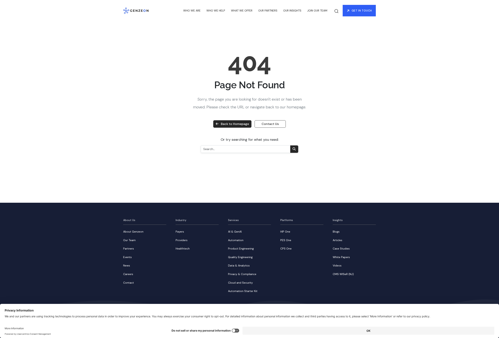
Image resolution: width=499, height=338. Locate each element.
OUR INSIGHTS (292, 10)
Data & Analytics (239, 265)
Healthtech (183, 248)
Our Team (129, 240)
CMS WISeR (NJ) (343, 274)
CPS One (286, 248)
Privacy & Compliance (242, 274)
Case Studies (341, 248)
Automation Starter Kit (242, 291)
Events (127, 257)
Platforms (286, 220)
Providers (182, 240)
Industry (181, 220)
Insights (338, 220)
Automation (235, 240)
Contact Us (270, 124)
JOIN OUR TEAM (317, 10)
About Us (129, 220)
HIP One (285, 231)
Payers (180, 231)
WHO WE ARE (192, 10)
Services (233, 220)
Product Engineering (241, 248)
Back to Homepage (235, 124)
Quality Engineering (240, 257)
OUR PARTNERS (267, 10)
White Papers (341, 257)
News (126, 265)
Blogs (336, 231)
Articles (337, 240)
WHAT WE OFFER (241, 10)
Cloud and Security (240, 282)
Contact (128, 282)
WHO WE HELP (215, 10)
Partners (128, 248)
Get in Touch (362, 10)
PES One (285, 240)
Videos (337, 265)
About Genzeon (133, 231)
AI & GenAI (235, 231)
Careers (128, 274)
